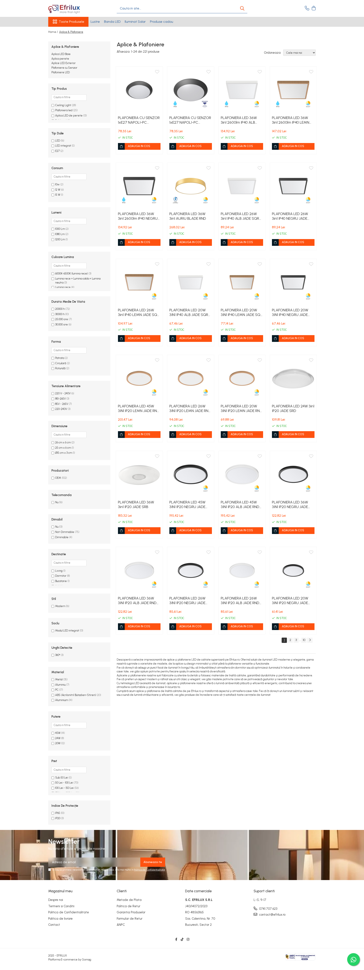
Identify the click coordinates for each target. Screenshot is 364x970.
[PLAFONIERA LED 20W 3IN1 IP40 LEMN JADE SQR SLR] (242, 282)
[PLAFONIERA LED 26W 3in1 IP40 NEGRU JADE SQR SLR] (293, 186)
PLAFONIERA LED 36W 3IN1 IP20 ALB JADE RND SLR (137, 600)
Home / (53, 32)
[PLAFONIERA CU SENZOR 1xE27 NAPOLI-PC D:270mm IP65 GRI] (190, 90)
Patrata (59, 358)
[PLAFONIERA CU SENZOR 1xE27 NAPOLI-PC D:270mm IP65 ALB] (139, 90)
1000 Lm (60, 228)
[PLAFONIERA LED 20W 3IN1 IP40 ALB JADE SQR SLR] (190, 282)
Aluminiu (60, 684)
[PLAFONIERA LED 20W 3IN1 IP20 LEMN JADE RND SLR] (242, 378)
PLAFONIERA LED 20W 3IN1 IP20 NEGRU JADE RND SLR (290, 600)
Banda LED (112, 22)
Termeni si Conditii (61, 906)
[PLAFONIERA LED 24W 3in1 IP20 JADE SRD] (293, 378)
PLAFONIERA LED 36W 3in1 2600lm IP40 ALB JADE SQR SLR (239, 120)
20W (57, 743)
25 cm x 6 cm (63, 447)
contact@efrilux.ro (271, 914)
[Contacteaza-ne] (307, 8)
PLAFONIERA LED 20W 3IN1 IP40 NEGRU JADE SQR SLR (290, 312)
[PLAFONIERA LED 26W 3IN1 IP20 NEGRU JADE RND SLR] (190, 570)
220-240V (61, 409)
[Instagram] (188, 939)
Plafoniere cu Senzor (64, 67)
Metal (59, 679)
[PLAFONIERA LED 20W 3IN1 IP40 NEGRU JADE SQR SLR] (293, 282)
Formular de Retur (129, 918)
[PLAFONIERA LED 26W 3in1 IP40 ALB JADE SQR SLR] (242, 186)
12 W (57, 189)
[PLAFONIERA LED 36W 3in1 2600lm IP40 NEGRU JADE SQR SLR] (139, 186)
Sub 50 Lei (61, 777)
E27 (57, 151)
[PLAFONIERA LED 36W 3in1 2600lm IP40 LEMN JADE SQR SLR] (293, 90)
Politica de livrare (60, 918)
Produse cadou (161, 22)
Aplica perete (60, 58)
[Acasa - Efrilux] (69, 8)
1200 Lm (60, 239)
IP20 (57, 818)
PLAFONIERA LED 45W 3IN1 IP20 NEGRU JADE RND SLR (187, 504)
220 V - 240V (63, 393)
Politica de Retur (128, 906)
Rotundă (60, 368)
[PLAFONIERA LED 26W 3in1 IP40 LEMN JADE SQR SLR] (139, 282)
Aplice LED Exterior (63, 63)
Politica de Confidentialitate (149, 869)
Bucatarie (61, 581)
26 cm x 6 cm (63, 442)
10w (57, 184)
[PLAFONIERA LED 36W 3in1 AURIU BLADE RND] (190, 186)
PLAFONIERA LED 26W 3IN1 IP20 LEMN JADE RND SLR (190, 408)
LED (58, 140)
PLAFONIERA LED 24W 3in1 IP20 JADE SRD (293, 408)
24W (57, 738)
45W (57, 733)
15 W (57, 194)
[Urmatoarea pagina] (310, 640)
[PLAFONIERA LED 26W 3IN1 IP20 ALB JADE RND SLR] (242, 570)
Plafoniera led (63, 110)
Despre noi (55, 900)
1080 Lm (60, 234)
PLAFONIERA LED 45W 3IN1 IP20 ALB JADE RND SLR (240, 504)
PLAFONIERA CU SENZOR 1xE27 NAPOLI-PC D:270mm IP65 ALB (139, 120)
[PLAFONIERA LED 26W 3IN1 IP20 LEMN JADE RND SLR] (190, 378)
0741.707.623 (267, 909)
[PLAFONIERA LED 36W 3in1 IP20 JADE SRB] (139, 474)
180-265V (60, 398)
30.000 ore (61, 324)
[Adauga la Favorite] (157, 72)
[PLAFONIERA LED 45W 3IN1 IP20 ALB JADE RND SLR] (242, 474)
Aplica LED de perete (69, 115)
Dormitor (60, 575)
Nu (56, 502)
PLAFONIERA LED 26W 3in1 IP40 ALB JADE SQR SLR (240, 216)
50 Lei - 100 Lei (64, 782)
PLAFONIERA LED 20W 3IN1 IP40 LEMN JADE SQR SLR (241, 312)
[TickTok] (182, 939)
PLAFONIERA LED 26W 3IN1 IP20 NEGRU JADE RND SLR (187, 600)
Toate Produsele (71, 22)
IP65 (57, 813)
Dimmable (61, 537)
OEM (58, 477)
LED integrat (63, 145)
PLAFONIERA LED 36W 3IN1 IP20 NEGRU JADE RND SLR (290, 504)
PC (57, 689)
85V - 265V (61, 403)
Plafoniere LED (60, 72)
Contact (54, 925)
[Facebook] (176, 939)
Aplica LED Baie (61, 54)
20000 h (60, 308)
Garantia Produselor (131, 912)
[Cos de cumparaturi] (313, 8)
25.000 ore (61, 319)
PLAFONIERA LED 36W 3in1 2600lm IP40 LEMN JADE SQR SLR (290, 120)
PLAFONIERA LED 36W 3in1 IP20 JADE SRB (136, 504)
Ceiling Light (63, 105)
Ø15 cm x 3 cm (63, 452)
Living (59, 570)
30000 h (59, 314)
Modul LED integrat (67, 630)
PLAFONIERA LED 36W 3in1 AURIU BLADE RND (187, 216)
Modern (60, 606)
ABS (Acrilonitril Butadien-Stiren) (75, 695)
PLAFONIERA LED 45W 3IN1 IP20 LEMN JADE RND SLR (138, 408)
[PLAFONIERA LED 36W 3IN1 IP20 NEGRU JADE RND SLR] (293, 474)
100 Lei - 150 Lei (64, 787)
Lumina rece (63, 287)
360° (57, 655)
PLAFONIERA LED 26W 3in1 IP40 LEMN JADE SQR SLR (138, 312)
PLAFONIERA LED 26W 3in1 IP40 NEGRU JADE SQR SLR (290, 216)
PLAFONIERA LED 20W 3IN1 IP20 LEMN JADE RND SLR (241, 408)
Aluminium (61, 700)
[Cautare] (242, 8)
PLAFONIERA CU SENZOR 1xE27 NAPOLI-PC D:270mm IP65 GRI (190, 120)
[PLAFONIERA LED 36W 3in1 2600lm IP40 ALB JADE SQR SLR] (242, 90)
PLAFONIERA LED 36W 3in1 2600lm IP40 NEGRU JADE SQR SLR (138, 216)
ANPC (121, 925)
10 (304, 640)
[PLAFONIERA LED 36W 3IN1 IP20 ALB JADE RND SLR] (139, 570)
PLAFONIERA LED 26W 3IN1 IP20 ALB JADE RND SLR (240, 600)
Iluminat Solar (135, 22)
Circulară (60, 363)
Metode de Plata (129, 900)
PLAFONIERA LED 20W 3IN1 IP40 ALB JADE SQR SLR (188, 312)
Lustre (95, 22)
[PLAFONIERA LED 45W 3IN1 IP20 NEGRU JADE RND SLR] (190, 474)
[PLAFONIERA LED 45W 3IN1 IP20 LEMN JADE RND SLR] (139, 378)
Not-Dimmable (64, 532)
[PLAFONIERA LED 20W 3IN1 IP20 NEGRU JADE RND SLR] (293, 570)
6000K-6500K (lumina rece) (71, 273)
